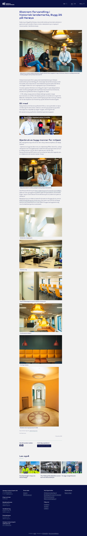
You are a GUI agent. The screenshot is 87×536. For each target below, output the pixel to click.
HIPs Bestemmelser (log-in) (50, 493)
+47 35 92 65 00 (8, 492)
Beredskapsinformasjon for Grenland (52, 494)
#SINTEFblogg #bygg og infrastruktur (30, 200)
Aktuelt (25, 493)
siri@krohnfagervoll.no (33, 430)
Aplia (35, 533)
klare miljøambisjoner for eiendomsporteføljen (48, 190)
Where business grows (49, 496)
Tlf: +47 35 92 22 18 (7, 525)
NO (72, 3)
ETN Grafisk (45, 533)
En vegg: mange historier (69, 476)
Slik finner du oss (27, 494)
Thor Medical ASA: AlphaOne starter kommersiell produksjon (51, 476)
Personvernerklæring (53, 533)
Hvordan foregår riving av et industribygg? (27, 476)
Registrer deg (68, 493)
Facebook (46, 504)
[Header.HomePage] (10, 3)
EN (75, 3)
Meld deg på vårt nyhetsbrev (44, 445)
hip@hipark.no (9, 493)
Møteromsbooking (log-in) (50, 498)
